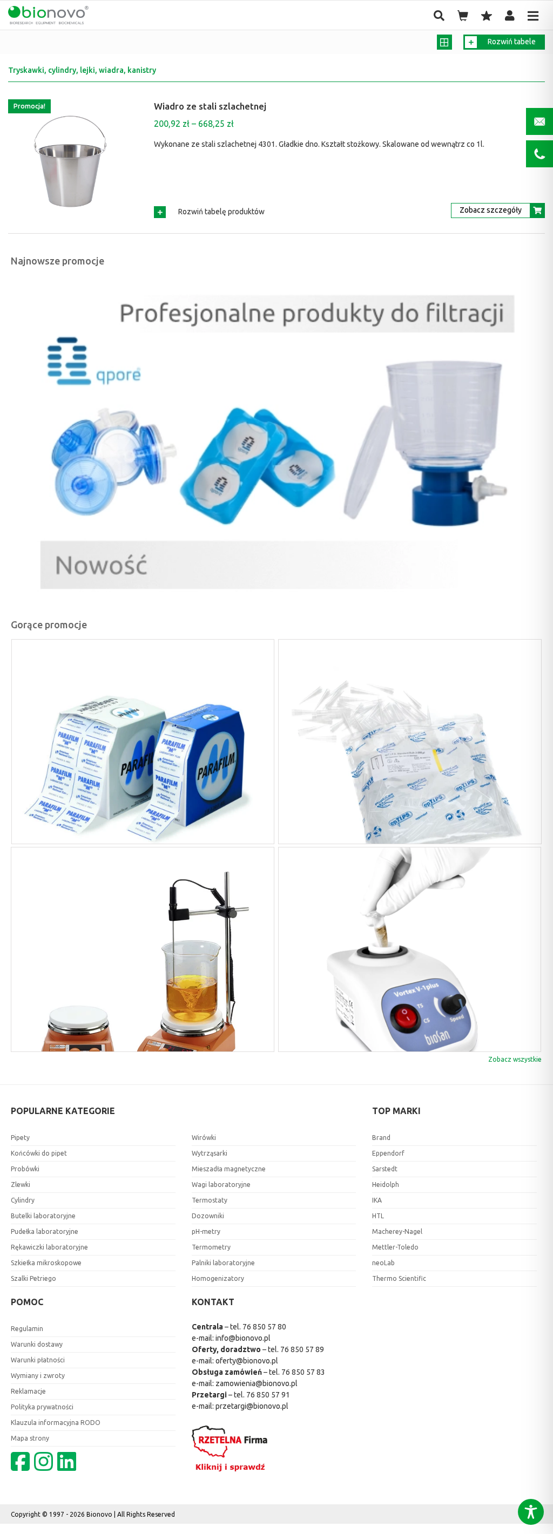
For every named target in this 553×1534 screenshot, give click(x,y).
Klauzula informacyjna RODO (55, 1422)
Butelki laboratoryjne (43, 1215)
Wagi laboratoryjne (221, 1184)
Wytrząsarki (209, 1153)
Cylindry (23, 1200)
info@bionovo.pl (243, 1338)
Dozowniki (208, 1215)
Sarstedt (384, 1168)
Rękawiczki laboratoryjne (49, 1247)
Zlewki (20, 1184)
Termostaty (209, 1200)
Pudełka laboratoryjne (44, 1231)
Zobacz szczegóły (491, 210)
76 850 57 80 (264, 1326)
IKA (377, 1200)
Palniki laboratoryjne (223, 1262)
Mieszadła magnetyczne (229, 1168)
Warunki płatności (38, 1359)
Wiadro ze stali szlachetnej (210, 106)
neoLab (383, 1262)
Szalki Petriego (33, 1278)
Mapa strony (30, 1438)
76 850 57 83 (303, 1372)
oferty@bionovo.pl (246, 1360)
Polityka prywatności (42, 1406)
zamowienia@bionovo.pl (256, 1383)
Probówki (25, 1168)
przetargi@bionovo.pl (251, 1406)
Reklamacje (28, 1391)
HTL (378, 1215)
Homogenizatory (218, 1278)
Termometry (211, 1247)
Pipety (20, 1137)
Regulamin (27, 1328)
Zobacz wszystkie (515, 1059)
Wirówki (204, 1137)
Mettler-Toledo (395, 1247)
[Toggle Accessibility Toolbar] (531, 1512)
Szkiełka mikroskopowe (46, 1262)
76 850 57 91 (268, 1394)
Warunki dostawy (37, 1344)
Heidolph (385, 1184)
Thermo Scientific (399, 1278)
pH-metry (206, 1231)
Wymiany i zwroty (38, 1375)
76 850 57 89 (302, 1349)
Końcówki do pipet (39, 1153)
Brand (381, 1137)
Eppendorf (388, 1153)
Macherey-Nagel (397, 1231)
